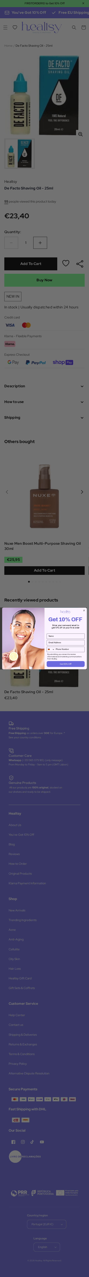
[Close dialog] (84, 610)
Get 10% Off (65, 664)
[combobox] (51, 649)
